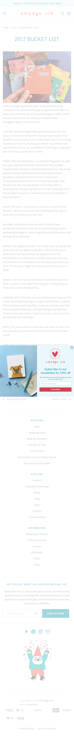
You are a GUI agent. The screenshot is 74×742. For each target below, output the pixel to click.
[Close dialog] (71, 347)
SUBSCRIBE (55, 389)
